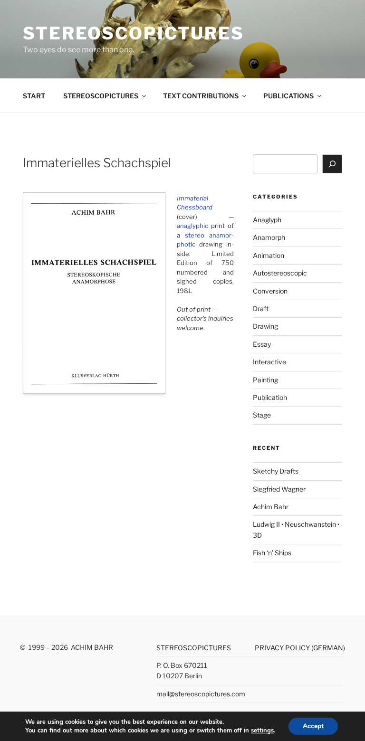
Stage (262, 415)
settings (262, 730)
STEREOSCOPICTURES (133, 33)
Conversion (270, 291)
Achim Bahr (270, 507)
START (34, 96)
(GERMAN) (328, 648)
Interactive (269, 362)
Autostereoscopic (280, 273)
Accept (313, 726)
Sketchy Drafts (275, 471)
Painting (265, 380)
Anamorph (269, 237)
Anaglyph (267, 220)
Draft (261, 308)
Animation (268, 255)
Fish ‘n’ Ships (272, 553)
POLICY (298, 648)
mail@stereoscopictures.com (200, 694)
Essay (262, 344)
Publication (270, 397)
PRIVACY (270, 648)
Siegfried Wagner (279, 489)
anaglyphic (192, 225)
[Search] (332, 163)
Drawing (265, 326)
